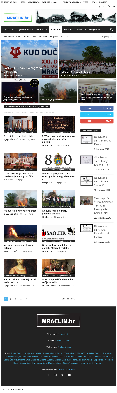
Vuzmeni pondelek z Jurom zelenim (18, 246)
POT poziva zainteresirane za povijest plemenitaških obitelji (58, 138)
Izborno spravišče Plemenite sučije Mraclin (57, 281)
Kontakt (103, 2)
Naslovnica (7, 112)
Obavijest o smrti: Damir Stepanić (101, 181)
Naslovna (10, 29)
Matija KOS (9, 75)
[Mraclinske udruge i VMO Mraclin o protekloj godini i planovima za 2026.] (97, 91)
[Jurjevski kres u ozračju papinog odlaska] (58, 199)
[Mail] (104, 6)
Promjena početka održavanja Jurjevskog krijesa (18, 98)
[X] (109, 6)
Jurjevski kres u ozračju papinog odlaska (54, 212)
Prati (108, 121)
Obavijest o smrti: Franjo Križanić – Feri (102, 161)
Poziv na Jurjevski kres (52, 99)
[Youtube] (114, 6)
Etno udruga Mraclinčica (17, 36)
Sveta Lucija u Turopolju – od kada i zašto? (20, 281)
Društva (40, 29)
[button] (111, 29)
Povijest (93, 29)
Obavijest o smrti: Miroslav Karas (102, 140)
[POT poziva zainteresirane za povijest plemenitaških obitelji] (58, 124)
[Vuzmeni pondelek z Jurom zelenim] (20, 233)
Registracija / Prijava (30, 2)
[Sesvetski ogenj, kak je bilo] (20, 124)
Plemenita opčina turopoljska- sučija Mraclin (20, 132)
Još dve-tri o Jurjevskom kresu (20, 210)
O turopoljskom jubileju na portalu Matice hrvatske (56, 246)
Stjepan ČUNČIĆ (11, 139)
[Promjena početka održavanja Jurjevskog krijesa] (20, 91)
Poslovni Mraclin (71, 2)
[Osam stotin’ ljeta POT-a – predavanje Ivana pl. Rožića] (20, 162)
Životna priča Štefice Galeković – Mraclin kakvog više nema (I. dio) (103, 206)
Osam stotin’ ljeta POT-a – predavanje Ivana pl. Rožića (18, 175)
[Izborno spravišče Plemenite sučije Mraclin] (58, 268)
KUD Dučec (8, 180)
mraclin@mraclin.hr (66, 369)
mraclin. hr (66, 75)
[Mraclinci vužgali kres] (87, 62)
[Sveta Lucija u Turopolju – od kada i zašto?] (20, 268)
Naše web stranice (50, 2)
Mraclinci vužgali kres (75, 71)
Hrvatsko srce (40, 36)
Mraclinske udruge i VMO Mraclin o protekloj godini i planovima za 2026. (96, 97)
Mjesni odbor (24, 29)
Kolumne (79, 29)
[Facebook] (99, 6)
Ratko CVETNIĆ (10, 251)
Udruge (54, 29)
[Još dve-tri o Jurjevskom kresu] (20, 199)
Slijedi (108, 114)
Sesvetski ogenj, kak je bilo (19, 136)
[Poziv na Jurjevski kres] (58, 91)
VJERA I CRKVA (89, 2)
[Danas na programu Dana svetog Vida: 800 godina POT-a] (58, 162)
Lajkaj (108, 108)
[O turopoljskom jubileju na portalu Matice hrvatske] (58, 233)
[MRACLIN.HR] (58, 17)
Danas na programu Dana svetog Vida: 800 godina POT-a (58, 176)
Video (66, 29)
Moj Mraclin (56, 36)
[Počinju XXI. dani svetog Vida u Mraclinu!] (29, 62)
